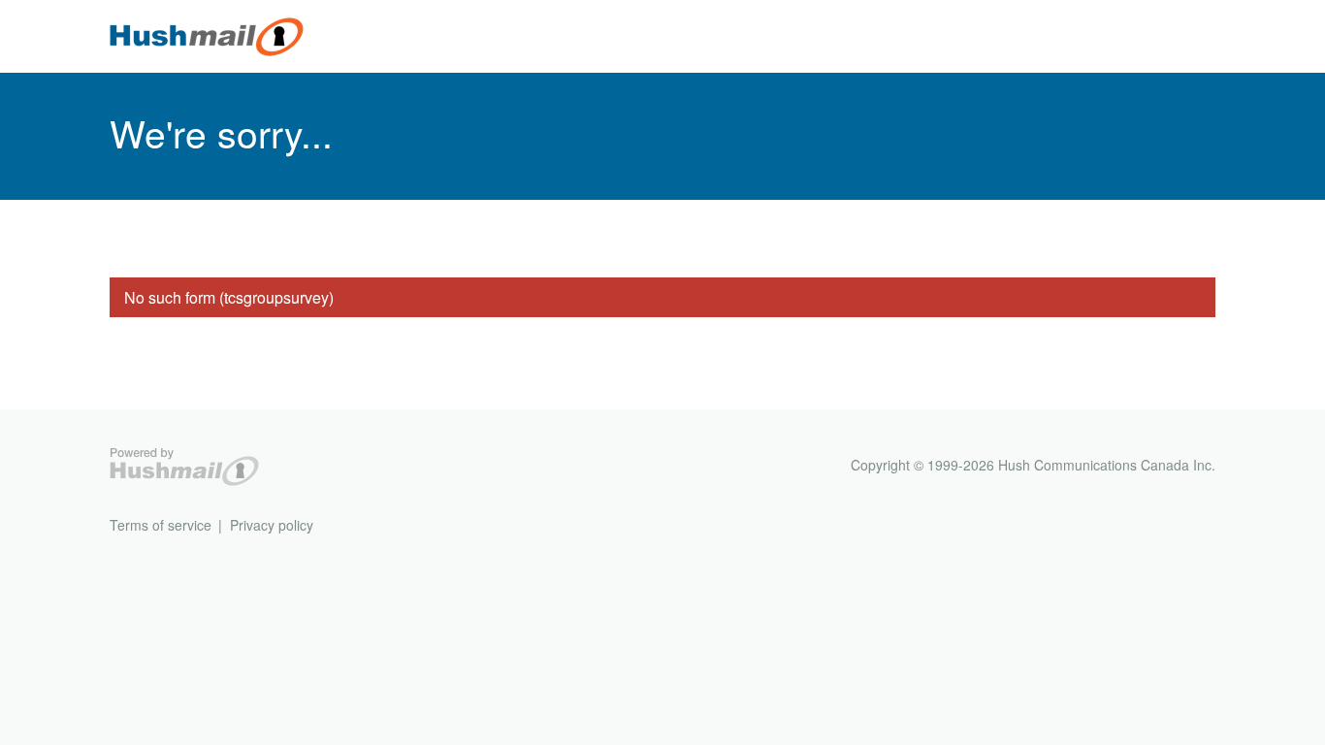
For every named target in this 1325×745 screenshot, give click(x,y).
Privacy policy (271, 524)
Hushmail (184, 467)
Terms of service (160, 524)
